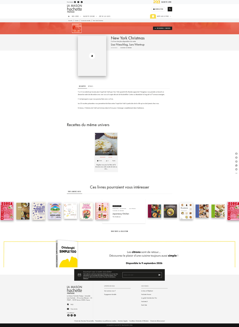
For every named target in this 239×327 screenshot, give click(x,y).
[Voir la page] (119, 253)
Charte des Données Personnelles (84, 321)
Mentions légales (123, 321)
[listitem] (75, 2)
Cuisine (77, 20)
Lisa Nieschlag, (120, 44)
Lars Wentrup (137, 44)
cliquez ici (85, 278)
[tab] (69, 16)
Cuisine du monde (85, 20)
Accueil (70, 20)
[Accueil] (75, 8)
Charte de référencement (157, 321)
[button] (158, 9)
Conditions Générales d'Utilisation (139, 321)
